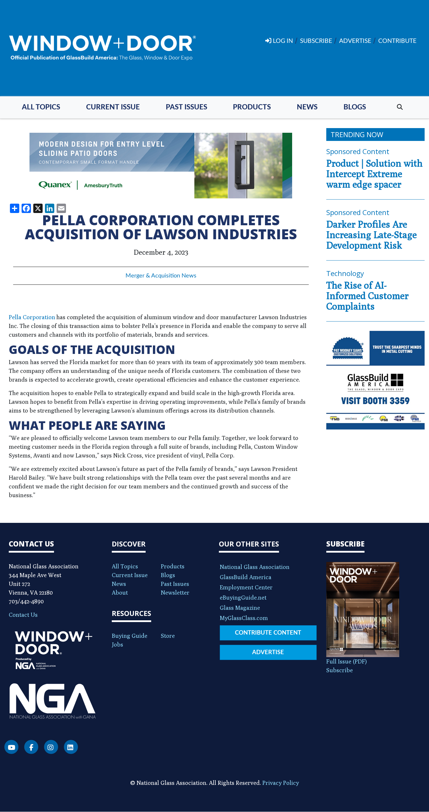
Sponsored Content (357, 151)
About (120, 592)
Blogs (354, 107)
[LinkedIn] (71, 747)
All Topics (41, 107)
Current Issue (113, 107)
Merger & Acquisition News (160, 276)
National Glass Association (255, 566)
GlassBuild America (245, 577)
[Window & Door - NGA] (102, 48)
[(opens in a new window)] (161, 165)
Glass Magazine (240, 607)
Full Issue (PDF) (346, 661)
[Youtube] (11, 747)
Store (168, 635)
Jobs (117, 644)
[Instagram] (51, 747)
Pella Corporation (32, 317)
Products (252, 107)
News (307, 107)
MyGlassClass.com (244, 617)
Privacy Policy (280, 782)
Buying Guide (129, 635)
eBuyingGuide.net (243, 597)
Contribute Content (268, 633)
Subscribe (339, 670)
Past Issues (186, 107)
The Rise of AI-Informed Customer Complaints (367, 296)
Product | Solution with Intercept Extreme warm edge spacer (374, 174)
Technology (345, 273)
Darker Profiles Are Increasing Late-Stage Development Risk (371, 235)
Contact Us (23, 614)
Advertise (268, 652)
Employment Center (246, 587)
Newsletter (175, 592)
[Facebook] (31, 747)
